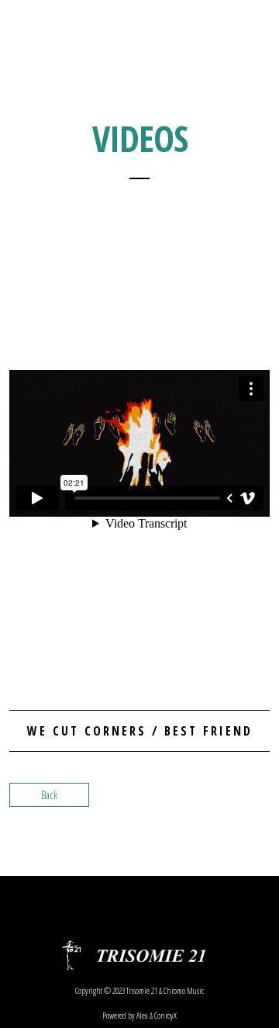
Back (49, 794)
